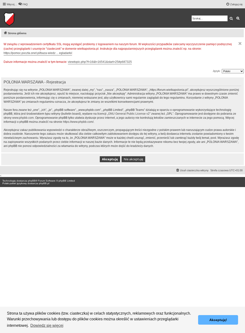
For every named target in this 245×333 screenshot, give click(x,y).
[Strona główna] (24, 18)
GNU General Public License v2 (129, 113)
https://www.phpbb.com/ (78, 122)
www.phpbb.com (23, 117)
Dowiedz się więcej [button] (46, 325)
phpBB (32, 180)
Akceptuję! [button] (218, 320)
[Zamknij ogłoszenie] (240, 43)
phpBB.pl (44, 183)
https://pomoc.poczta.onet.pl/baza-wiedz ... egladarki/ (38, 53)
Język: (217, 71)
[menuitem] (23, 4)
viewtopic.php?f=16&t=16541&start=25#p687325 (100, 62)
